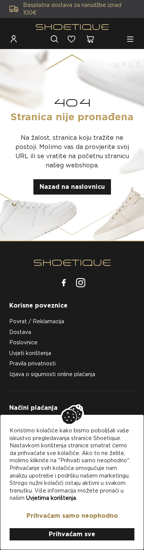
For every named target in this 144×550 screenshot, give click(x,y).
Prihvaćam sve (72, 534)
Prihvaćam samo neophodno (72, 515)
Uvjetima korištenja (51, 498)
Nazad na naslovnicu (72, 186)
